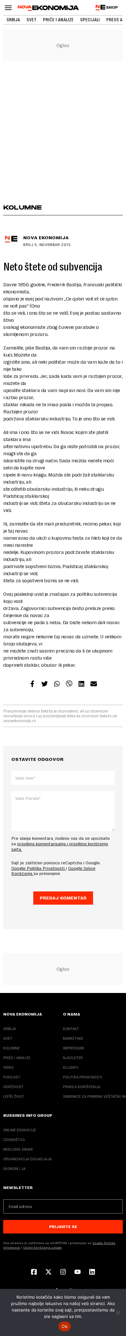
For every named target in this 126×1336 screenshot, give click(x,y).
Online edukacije (19, 1130)
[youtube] (77, 1272)
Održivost (13, 1087)
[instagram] (63, 1272)
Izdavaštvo (14, 1139)
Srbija (13, 20)
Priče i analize (58, 20)
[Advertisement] (63, 132)
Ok (65, 1326)
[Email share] (93, 684)
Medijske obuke (18, 1149)
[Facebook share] (32, 684)
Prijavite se (63, 1226)
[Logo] (48, 8)
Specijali (90, 20)
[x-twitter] (48, 1272)
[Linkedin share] (81, 684)
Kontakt (71, 1029)
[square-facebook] (34, 1272)
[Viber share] (69, 684)
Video (8, 1067)
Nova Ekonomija (46, 237)
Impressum (73, 1048)
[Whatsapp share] (57, 684)
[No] (118, 1312)
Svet (31, 20)
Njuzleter (73, 1058)
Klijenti (70, 1067)
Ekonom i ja (14, 1168)
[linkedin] (92, 1272)
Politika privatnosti (82, 1077)
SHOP (112, 7)
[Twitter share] (44, 684)
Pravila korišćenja (81, 1087)
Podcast (11, 1077)
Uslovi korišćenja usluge (42, 1247)
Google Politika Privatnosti (38, 868)
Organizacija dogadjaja (27, 1159)
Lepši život (13, 1096)
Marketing (73, 1038)
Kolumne (11, 1048)
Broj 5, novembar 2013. (47, 244)
